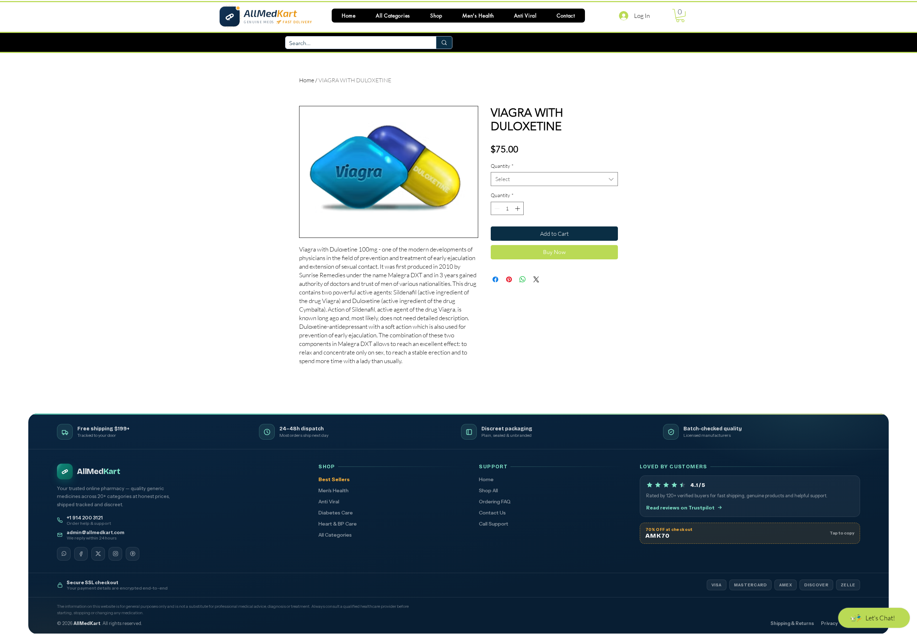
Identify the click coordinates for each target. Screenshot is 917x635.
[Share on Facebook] (495, 279)
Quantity (502, 166)
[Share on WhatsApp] (522, 279)
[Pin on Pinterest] (509, 279)
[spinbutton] (507, 208)
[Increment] (518, 208)
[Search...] (444, 42)
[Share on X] (536, 279)
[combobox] (554, 179)
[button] (393, 16)
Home (306, 80)
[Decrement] (496, 208)
